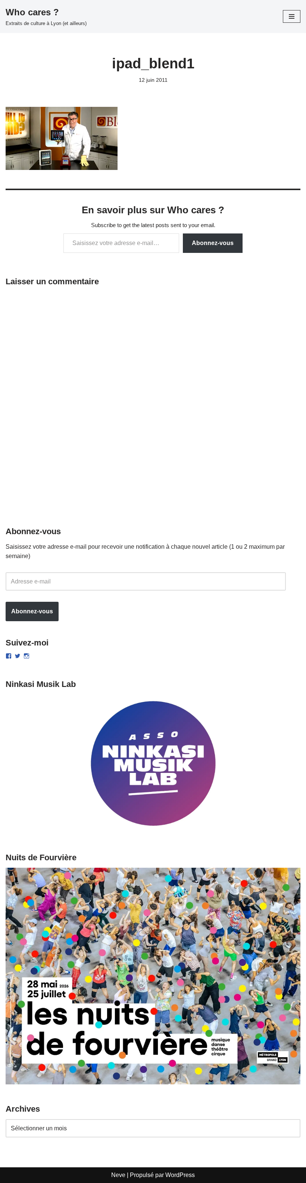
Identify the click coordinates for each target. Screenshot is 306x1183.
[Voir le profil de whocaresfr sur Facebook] (9, 656)
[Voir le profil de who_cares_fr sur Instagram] (26, 656)
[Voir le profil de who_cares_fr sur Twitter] (18, 656)
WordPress (180, 1175)
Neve (118, 1175)
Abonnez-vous (213, 243)
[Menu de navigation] (291, 16)
